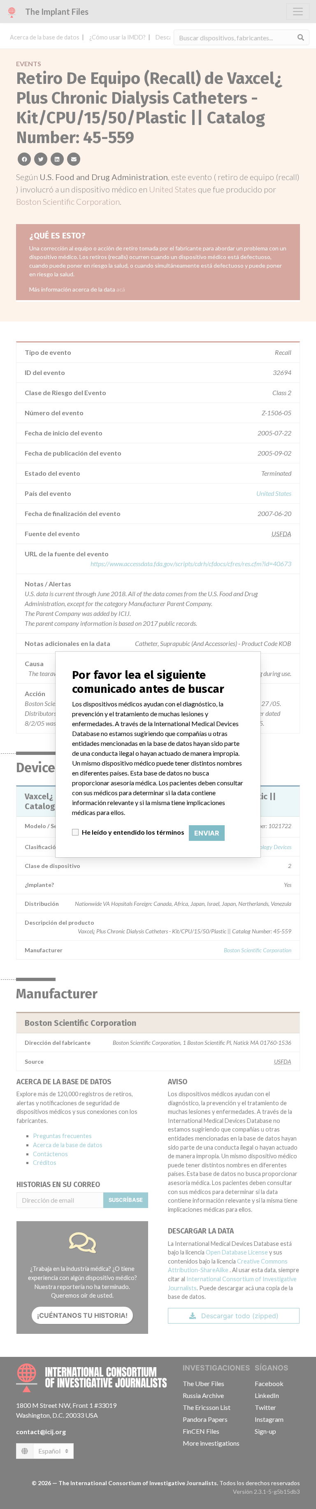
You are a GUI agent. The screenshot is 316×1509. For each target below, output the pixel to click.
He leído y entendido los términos (133, 832)
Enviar (206, 833)
